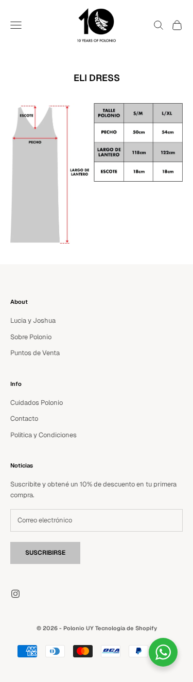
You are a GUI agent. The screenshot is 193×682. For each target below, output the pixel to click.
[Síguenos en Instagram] (15, 594)
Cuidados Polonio (36, 402)
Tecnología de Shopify (126, 628)
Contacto (24, 418)
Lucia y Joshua (33, 320)
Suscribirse (45, 553)
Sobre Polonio (30, 337)
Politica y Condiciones (43, 435)
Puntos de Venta (35, 352)
